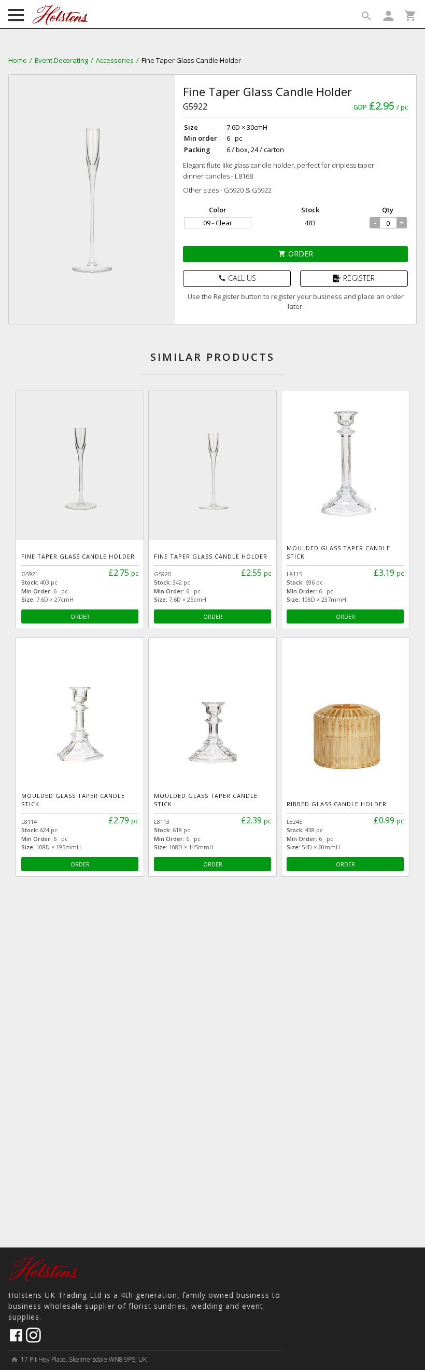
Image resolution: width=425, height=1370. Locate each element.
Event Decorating (61, 60)
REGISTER (359, 278)
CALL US (237, 278)
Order (295, 254)
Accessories (115, 60)
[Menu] (16, 16)
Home (17, 60)
